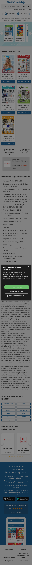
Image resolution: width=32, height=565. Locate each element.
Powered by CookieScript (22, 299)
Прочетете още (23, 283)
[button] (16, 296)
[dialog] (16, 282)
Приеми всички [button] (16, 287)
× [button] (28, 266)
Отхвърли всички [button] (16, 291)
